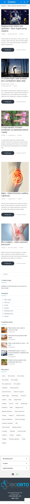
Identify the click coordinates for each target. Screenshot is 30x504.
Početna (3, 5)
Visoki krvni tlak (22, 431)
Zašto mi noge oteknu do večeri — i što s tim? (18, 344)
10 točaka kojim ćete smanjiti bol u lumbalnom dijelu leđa (14, 79)
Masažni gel (24, 403)
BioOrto (21, 34)
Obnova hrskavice (19, 411)
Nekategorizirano (5, 84)
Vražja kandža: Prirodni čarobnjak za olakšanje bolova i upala (14, 129)
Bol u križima (21, 376)
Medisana (4, 407)
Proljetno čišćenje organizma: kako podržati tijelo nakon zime (17, 361)
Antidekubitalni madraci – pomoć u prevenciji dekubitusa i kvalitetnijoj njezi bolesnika (18, 352)
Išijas (10, 399)
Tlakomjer (12, 431)
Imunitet (6, 305)
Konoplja (6, 308)
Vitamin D (4, 435)
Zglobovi (18, 435)
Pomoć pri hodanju (20, 419)
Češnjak (4, 439)
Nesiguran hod (19, 407)
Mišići (11, 407)
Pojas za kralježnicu (7, 419)
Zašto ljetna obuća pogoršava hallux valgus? (17, 336)
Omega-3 (11, 415)
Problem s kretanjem (7, 423)
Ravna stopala (5, 427)
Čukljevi (4, 443)
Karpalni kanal (17, 399)
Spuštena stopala (16, 427)
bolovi (3, 376)
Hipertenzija (15, 395)
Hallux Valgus (7, 299)
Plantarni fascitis (20, 415)
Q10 (17, 423)
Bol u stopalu (14, 380)
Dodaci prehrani (14, 387)
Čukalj (23, 439)
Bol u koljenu (11, 376)
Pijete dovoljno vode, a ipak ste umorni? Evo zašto (16, 329)
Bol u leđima (5, 380)
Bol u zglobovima (6, 384)
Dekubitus (4, 387)
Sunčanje (4, 431)
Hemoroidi (7, 302)
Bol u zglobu (17, 384)
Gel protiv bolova (6, 391)
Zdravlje (3, 34)
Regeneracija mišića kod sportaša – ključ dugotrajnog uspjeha (14, 28)
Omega (4, 415)
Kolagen (4, 403)
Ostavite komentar (21, 49)
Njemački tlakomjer (7, 411)
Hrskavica (23, 395)
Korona (11, 403)
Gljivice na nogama (19, 391)
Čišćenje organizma (14, 439)
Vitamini (12, 435)
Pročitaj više (8, 49)
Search (21, 2)
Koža (17, 403)
